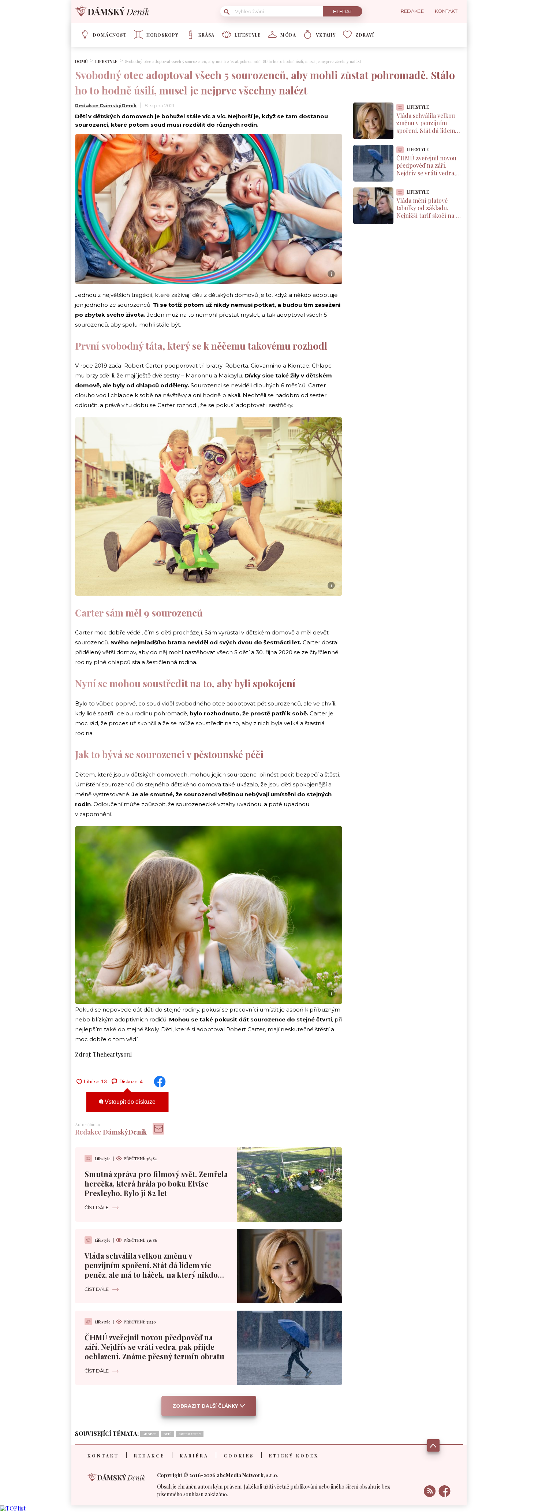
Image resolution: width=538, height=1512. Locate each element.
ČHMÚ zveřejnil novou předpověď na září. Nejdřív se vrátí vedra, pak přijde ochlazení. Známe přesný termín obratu (154, 1346)
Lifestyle (248, 35)
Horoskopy (162, 35)
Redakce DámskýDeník (106, 105)
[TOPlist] (13, 1508)
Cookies (239, 1456)
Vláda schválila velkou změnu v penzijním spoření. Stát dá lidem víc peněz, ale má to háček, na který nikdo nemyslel (151, 1270)
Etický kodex (294, 1456)
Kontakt (103, 1456)
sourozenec (190, 1434)
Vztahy (326, 35)
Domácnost (110, 35)
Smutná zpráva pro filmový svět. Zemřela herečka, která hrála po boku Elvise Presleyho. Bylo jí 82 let (156, 1183)
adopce (149, 1434)
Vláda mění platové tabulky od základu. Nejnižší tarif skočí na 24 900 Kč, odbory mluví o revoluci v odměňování (429, 216)
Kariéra (194, 1456)
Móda (288, 35)
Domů (81, 61)
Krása (206, 35)
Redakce (149, 1456)
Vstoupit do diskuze (129, 1102)
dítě (167, 1434)
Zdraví (364, 35)
